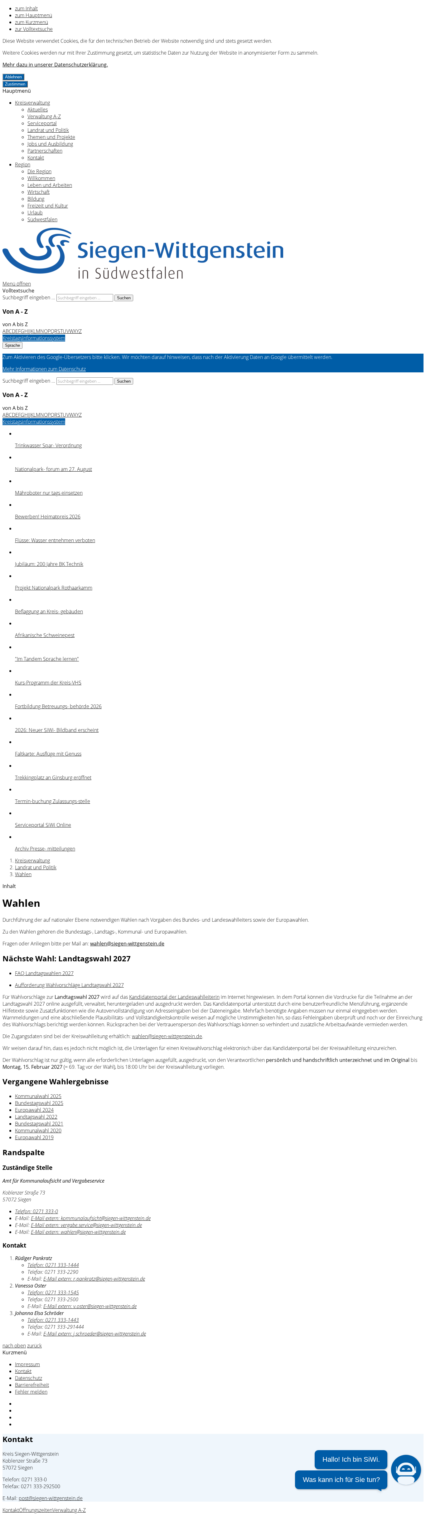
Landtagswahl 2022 (36, 1116)
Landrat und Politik (48, 130)
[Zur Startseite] (142, 276)
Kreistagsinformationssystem (33, 338)
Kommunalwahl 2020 (38, 1130)
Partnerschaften (44, 150)
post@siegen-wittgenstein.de (51, 1498)
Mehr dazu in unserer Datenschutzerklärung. (55, 64)
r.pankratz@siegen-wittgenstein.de (94, 1278)
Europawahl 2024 (34, 1109)
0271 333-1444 (53, 1265)
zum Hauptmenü (33, 15)
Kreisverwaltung (32, 102)
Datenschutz (28, 1378)
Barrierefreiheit (32, 1384)
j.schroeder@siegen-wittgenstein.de (94, 1333)
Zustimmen (15, 84)
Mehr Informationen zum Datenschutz (44, 369)
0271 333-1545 (53, 1292)
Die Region (39, 171)
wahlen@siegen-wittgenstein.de (127, 943)
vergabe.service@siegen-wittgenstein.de (86, 1225)
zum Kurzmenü (31, 22)
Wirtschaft (38, 192)
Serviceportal (42, 123)
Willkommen (41, 178)
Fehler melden (31, 1391)
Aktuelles (37, 109)
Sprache (12, 345)
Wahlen (23, 874)
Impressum (27, 1364)
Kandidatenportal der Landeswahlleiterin (174, 996)
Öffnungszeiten (35, 1510)
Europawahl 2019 (34, 1137)
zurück (34, 1345)
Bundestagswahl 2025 (39, 1103)
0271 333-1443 (53, 1320)
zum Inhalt (26, 8)
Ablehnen (13, 77)
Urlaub (35, 212)
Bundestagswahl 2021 (39, 1123)
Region (22, 164)
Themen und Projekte (51, 137)
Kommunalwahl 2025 (38, 1096)
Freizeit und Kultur (47, 205)
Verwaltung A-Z (44, 116)
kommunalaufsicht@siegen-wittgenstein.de (91, 1218)
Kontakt (35, 157)
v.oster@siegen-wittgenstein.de (90, 1306)
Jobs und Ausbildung (50, 143)
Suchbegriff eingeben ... (28, 297)
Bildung (35, 198)
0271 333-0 (36, 1211)
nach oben (14, 1345)
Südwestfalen (42, 219)
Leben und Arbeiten (49, 185)
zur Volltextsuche (34, 29)
